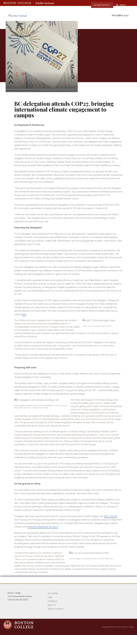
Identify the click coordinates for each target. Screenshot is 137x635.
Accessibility (53, 593)
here (24, 314)
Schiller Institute (44, 3)
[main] (68, 306)
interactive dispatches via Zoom (42, 526)
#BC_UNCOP (110, 516)
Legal (50, 597)
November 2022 (120, 15)
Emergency (52, 601)
